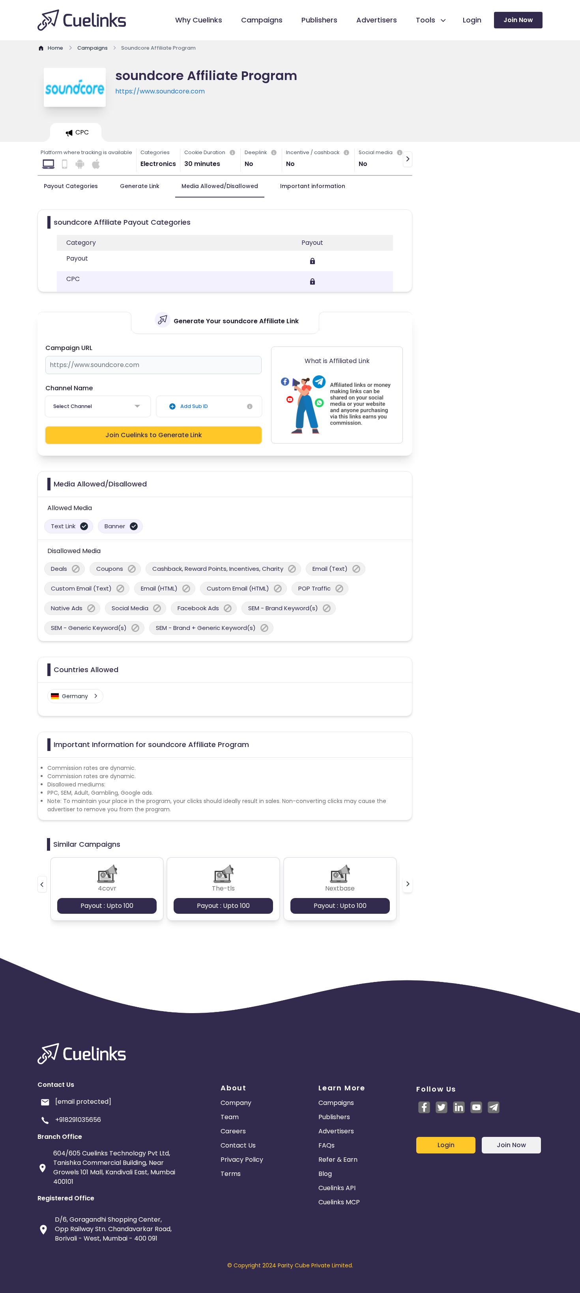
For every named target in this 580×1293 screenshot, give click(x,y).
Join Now (518, 19)
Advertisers (336, 1131)
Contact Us (238, 1145)
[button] (42, 884)
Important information (312, 186)
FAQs (326, 1145)
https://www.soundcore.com (160, 91)
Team (230, 1117)
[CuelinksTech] (493, 1107)
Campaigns (336, 1102)
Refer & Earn (337, 1159)
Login (446, 1145)
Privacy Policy (242, 1159)
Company (236, 1102)
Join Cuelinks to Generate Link (153, 435)
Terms (231, 1173)
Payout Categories (71, 186)
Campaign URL (68, 347)
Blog (325, 1173)
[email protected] (83, 1101)
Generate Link (139, 186)
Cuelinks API (336, 1187)
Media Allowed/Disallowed (219, 186)
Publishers (334, 1117)
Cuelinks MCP (339, 1202)
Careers (233, 1131)
